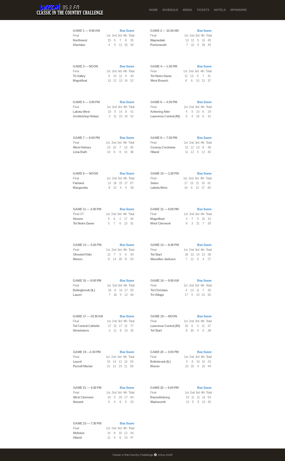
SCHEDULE (170, 9)
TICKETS (203, 9)
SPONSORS (238, 9)
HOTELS (220, 9)
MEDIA (187, 9)
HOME (153, 9)
